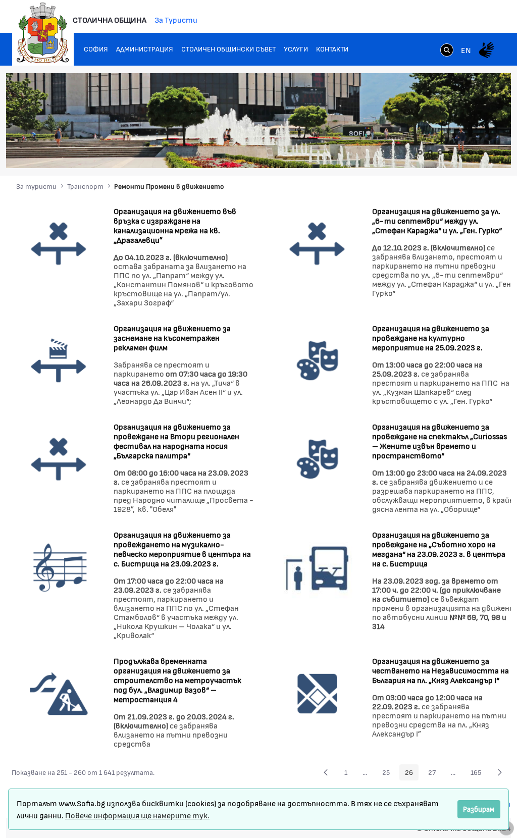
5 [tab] (460, 152)
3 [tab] (440, 152)
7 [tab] (480, 152)
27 (434, 774)
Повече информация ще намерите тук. (137, 815)
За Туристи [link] (175, 19)
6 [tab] (470, 152)
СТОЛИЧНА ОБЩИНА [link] (109, 19)
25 (388, 774)
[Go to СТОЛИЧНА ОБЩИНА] (43, 33)
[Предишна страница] (326, 772)
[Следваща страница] (500, 772)
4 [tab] (450, 152)
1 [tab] (420, 152)
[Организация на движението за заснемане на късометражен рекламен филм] (59, 359)
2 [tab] (430, 152)
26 (412, 774)
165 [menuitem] (479, 774)
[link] (447, 51)
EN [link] (466, 50)
